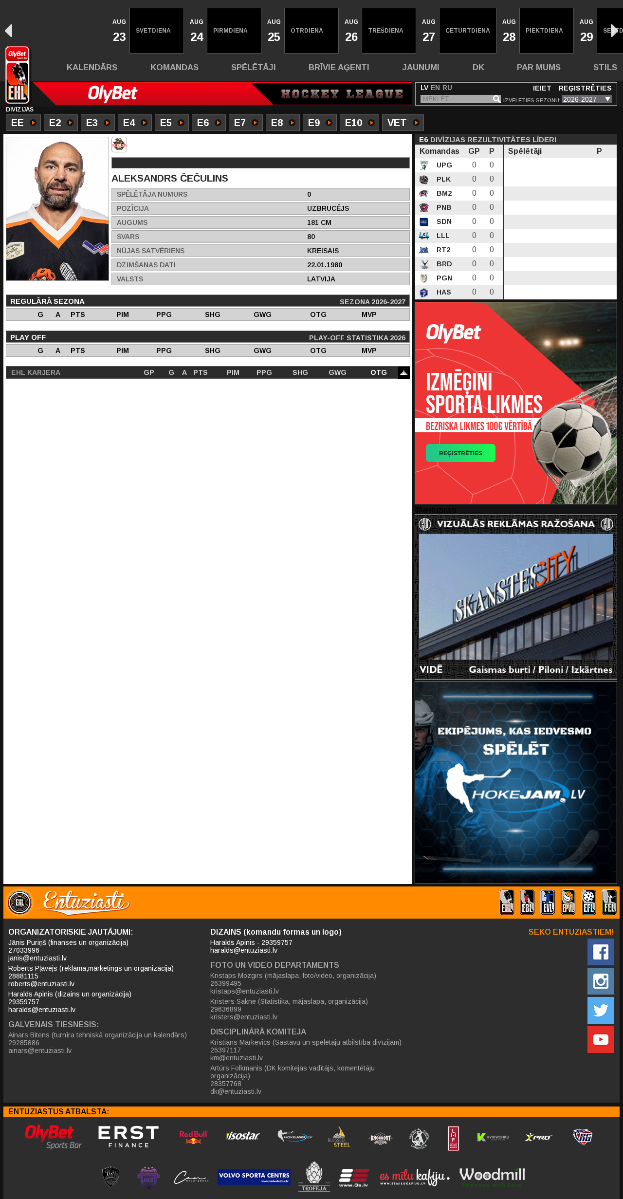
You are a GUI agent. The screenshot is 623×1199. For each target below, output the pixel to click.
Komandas (174, 67)
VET (397, 122)
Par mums (539, 67)
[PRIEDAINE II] (119, 144)
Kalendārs (92, 67)
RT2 (442, 250)
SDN (443, 221)
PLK (443, 179)
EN (435, 88)
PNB (443, 207)
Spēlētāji (253, 67)
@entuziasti (435, 510)
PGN (443, 278)
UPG (443, 165)
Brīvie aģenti (339, 67)
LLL (442, 236)
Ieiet (542, 88)
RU (447, 88)
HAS (443, 292)
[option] (118, 31)
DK (478, 67)
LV (424, 88)
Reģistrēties (585, 88)
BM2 (443, 193)
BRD (443, 264)
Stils (605, 67)
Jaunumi (421, 67)
